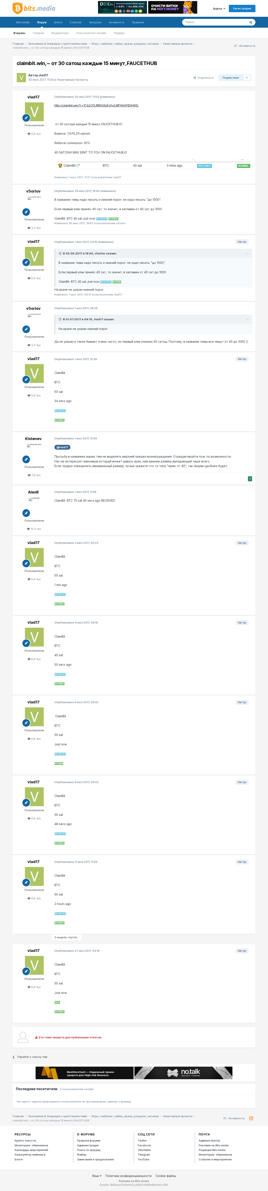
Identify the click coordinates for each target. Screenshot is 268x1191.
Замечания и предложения (95, 1159)
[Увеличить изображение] (153, 164)
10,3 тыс (35, 528)
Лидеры (119, 33)
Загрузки (95, 22)
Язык (96, 1176)
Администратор (209, 1140)
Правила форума (88, 1140)
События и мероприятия (215, 1159)
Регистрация (242, 8)
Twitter (142, 1140)
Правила (138, 22)
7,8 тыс (36, 475)
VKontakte (144, 1150)
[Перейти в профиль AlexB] (34, 507)
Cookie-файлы (166, 1176)
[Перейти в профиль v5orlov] (34, 206)
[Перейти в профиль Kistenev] (34, 453)
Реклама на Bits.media (214, 1145)
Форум (42, 22)
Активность (116, 22)
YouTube (143, 1159)
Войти (218, 8)
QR (165, 1184)
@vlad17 (62, 447)
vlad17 (43, 75)
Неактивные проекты (72, 79)
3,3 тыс (35, 227)
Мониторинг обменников (31, 1145)
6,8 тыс (35, 133)
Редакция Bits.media (212, 1150)
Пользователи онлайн (91, 33)
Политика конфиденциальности (129, 1176)
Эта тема (235, 22)
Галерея (38, 33)
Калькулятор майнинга (30, 1154)
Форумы (19, 33)
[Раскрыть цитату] (60, 253)
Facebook (144, 1145)
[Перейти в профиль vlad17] (21, 77)
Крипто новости (25, 1140)
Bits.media (23, 22)
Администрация (87, 1145)
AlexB (33, 492)
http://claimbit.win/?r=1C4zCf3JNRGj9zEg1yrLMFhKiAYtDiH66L (96, 105)
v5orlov (33, 191)
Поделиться (205, 77)
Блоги (58, 22)
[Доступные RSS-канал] (251, 1118)
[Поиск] (250, 22)
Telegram (144, 1154)
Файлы (81, 1154)
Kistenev (33, 438)
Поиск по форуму (88, 1150)
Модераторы (60, 33)
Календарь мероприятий (31, 1150)
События (75, 22)
